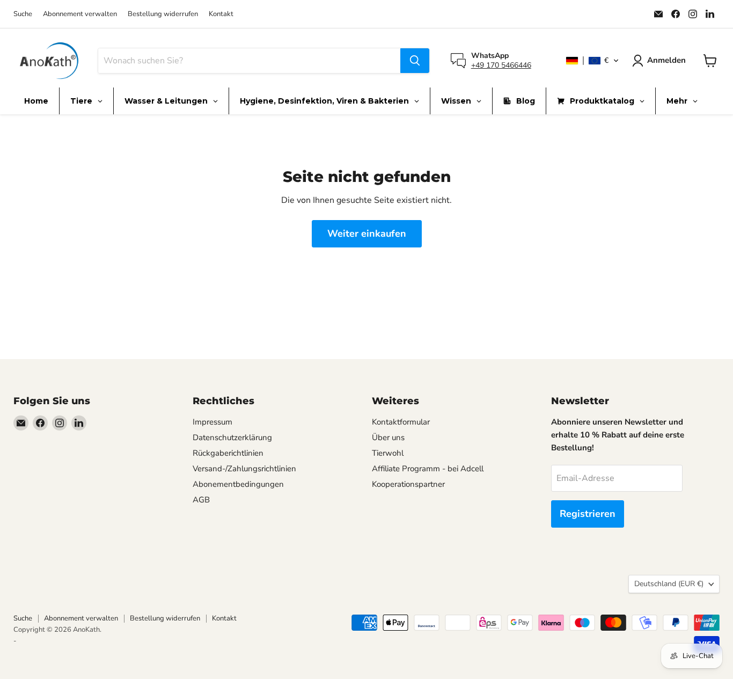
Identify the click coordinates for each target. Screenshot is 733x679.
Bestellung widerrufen (163, 14)
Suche (22, 14)
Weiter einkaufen (366, 233)
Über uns (388, 437)
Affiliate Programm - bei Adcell (427, 468)
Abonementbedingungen (238, 484)
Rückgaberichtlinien (228, 453)
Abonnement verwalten (80, 14)
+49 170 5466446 (501, 65)
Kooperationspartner (408, 484)
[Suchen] (414, 60)
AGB (201, 499)
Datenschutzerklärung (232, 437)
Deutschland (668, 584)
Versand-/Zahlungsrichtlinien (244, 468)
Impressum (212, 422)
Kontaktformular (401, 422)
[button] (592, 60)
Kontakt (221, 14)
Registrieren (587, 513)
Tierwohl (388, 453)
